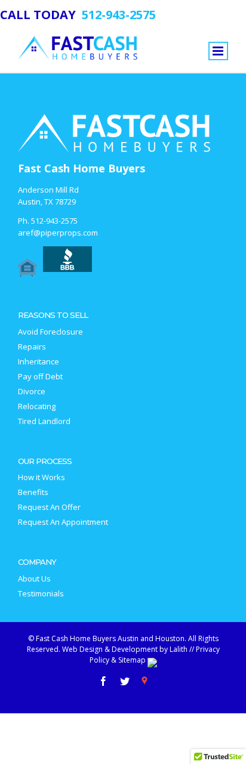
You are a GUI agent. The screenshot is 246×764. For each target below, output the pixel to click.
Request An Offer (49, 507)
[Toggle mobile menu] (218, 51)
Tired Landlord (44, 421)
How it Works (41, 477)
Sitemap (132, 660)
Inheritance (38, 361)
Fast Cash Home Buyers (81, 168)
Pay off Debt (40, 376)
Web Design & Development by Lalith (124, 649)
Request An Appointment (63, 522)
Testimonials (41, 593)
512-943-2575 (54, 220)
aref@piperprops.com (58, 232)
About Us (34, 578)
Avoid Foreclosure (50, 331)
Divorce (31, 391)
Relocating (37, 406)
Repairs (32, 346)
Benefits (33, 492)
